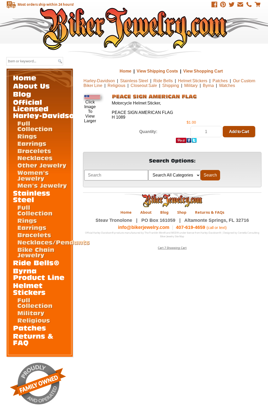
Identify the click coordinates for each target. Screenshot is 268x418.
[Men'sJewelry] (42, 185)
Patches (220, 81)
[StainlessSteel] (33, 196)
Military (191, 85)
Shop (181, 212)
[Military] (30, 313)
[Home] (24, 77)
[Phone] (249, 4)
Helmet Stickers (192, 81)
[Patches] (29, 327)
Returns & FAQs (209, 212)
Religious (116, 85)
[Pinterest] (223, 4)
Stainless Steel (134, 81)
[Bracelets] (34, 150)
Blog (164, 212)
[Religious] (33, 320)
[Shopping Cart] (257, 4)
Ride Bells (163, 81)
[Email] (240, 4)
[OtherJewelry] (41, 165)
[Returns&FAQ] (34, 339)
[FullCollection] (35, 126)
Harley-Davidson (99, 81)
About (146, 212)
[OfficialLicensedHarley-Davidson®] (49, 109)
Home (134, 28)
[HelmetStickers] (29, 288)
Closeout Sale (144, 85)
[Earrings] (31, 143)
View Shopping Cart (203, 71)
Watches (227, 85)
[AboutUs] (31, 85)
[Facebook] (214, 4)
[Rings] (27, 136)
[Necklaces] (35, 158)
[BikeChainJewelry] (36, 252)
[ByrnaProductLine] (39, 274)
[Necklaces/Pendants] (53, 242)
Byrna (208, 85)
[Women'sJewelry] (34, 175)
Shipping (170, 85)
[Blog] (22, 94)
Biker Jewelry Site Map (172, 236)
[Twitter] (232, 4)
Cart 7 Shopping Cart (172, 248)
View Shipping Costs (157, 71)
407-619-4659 (190, 227)
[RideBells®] (36, 262)
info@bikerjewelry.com (143, 227)
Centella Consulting (248, 232)
